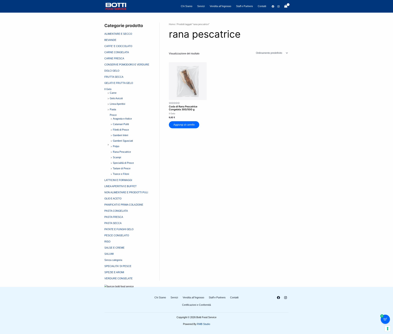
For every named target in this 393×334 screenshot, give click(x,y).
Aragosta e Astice (122, 118)
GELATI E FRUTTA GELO (118, 83)
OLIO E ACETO (112, 198)
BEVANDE (110, 40)
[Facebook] (273, 6)
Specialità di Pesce (123, 163)
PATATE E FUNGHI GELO (118, 229)
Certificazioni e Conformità (196, 305)
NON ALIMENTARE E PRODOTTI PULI (126, 192)
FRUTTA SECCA (113, 77)
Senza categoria (113, 260)
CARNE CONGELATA (116, 52)
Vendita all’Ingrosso (220, 6)
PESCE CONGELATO (116, 235)
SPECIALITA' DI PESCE (117, 266)
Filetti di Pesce (121, 129)
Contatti (262, 6)
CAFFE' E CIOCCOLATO (118, 46)
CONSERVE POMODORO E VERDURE (126, 64)
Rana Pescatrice (122, 152)
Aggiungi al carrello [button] (184, 124)
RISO (107, 241)
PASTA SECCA (113, 223)
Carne (113, 93)
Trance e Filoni (121, 174)
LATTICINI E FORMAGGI (118, 180)
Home (172, 24)
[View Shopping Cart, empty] (286, 6)
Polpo (116, 146)
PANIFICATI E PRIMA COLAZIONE (123, 204)
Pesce (113, 115)
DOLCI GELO (111, 70)
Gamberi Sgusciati (123, 140)
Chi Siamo (186, 6)
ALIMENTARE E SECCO (118, 34)
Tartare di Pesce (121, 168)
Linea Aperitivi (117, 104)
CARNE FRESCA (114, 58)
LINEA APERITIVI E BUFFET (120, 186)
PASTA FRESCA (113, 217)
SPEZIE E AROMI (114, 272)
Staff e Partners (244, 6)
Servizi (201, 6)
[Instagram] (278, 6)
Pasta (113, 109)
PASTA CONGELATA (116, 211)
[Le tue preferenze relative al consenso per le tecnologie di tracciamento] (388, 329)
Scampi (117, 157)
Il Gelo (107, 89)
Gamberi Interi (120, 135)
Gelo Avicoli (116, 98)
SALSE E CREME (114, 247)
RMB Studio (203, 324)
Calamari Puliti (121, 124)
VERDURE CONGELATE (118, 278)
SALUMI (109, 254)
